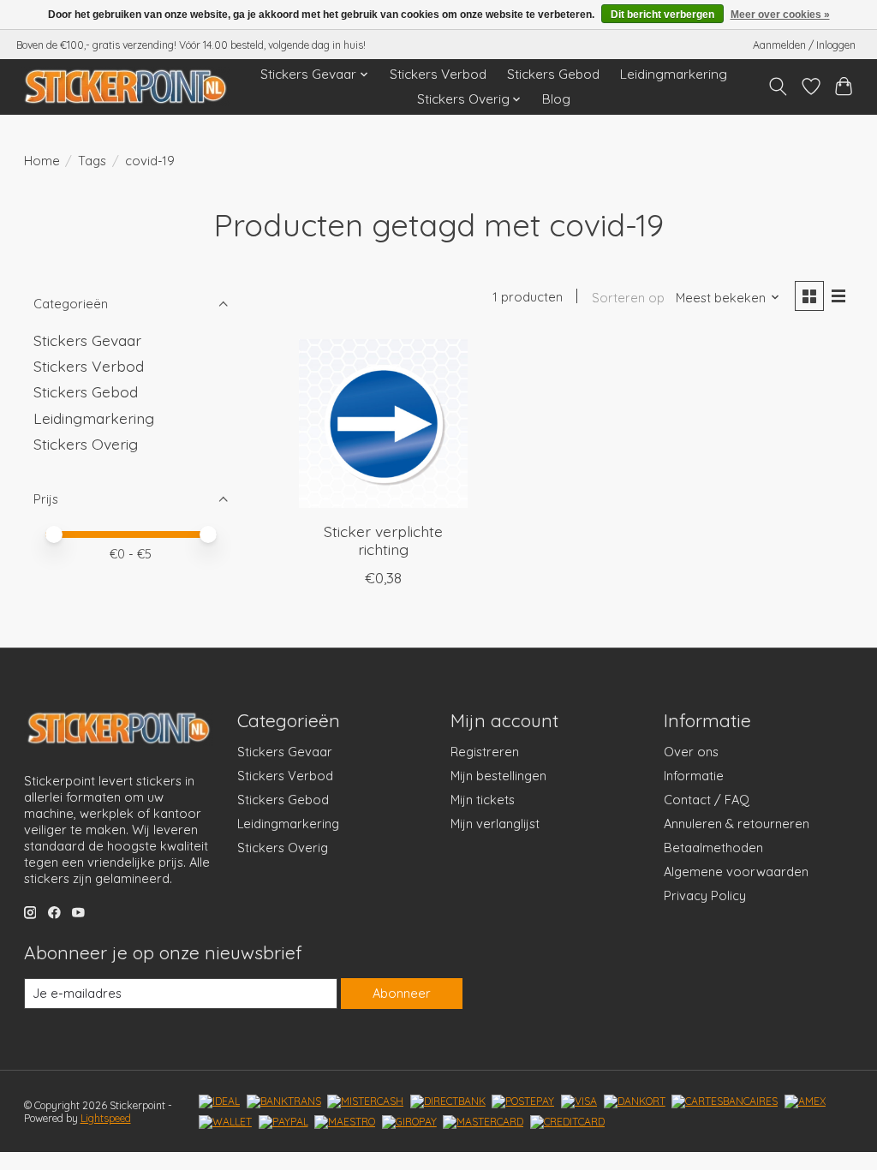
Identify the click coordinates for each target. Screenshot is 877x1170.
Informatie (694, 775)
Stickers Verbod (438, 74)
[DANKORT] (634, 1101)
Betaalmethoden (713, 847)
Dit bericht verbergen (662, 15)
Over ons (691, 751)
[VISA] (579, 1101)
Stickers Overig (85, 443)
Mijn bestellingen (498, 775)
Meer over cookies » (780, 15)
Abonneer (402, 993)
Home (42, 160)
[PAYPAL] (283, 1122)
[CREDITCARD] (567, 1122)
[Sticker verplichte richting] (383, 423)
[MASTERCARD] (483, 1122)
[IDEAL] (219, 1101)
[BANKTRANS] (284, 1101)
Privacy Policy (705, 895)
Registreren (484, 751)
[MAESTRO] (344, 1122)
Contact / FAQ (706, 799)
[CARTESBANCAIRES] (724, 1101)
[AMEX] (805, 1101)
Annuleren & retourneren (736, 823)
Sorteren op (628, 298)
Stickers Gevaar (87, 340)
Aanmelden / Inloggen (804, 45)
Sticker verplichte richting (383, 540)
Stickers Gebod (553, 74)
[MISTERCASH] (365, 1101)
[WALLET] (225, 1122)
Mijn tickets (482, 799)
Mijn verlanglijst (495, 823)
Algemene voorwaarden (736, 871)
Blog (556, 99)
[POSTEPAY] (523, 1101)
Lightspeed (106, 1118)
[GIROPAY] (409, 1122)
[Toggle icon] (777, 86)
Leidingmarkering (673, 74)
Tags (92, 160)
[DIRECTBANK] (448, 1101)
